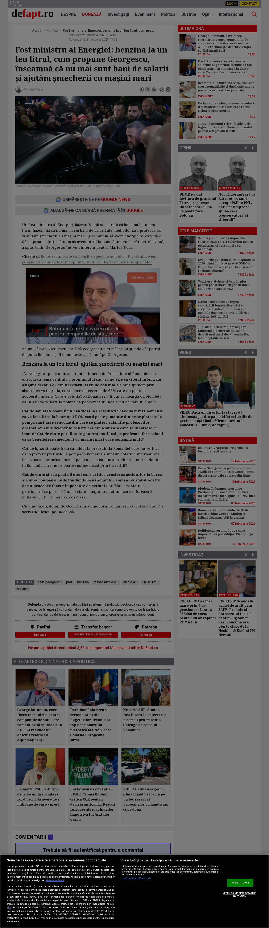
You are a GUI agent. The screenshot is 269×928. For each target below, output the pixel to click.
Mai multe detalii (55, 880)
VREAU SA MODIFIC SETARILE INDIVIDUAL (239, 894)
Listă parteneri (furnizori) (135, 878)
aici (9, 907)
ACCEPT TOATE (240, 882)
